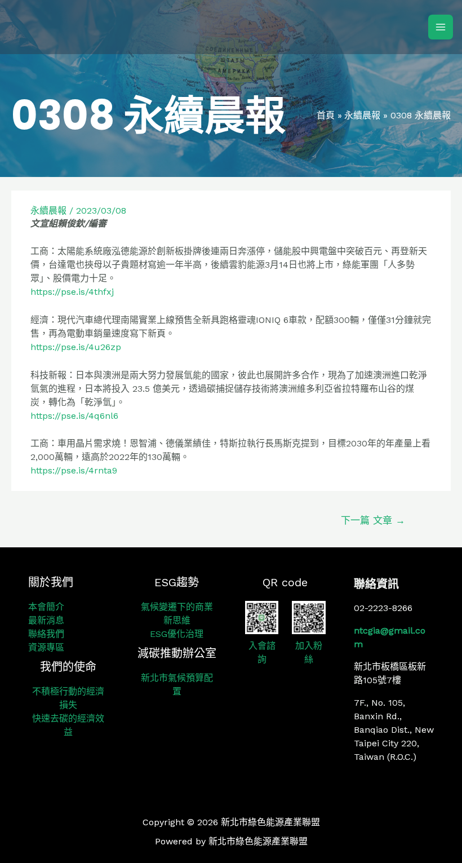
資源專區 (46, 647)
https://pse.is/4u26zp (75, 347)
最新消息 (46, 620)
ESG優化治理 (176, 634)
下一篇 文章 (373, 520)
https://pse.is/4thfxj (72, 291)
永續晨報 (48, 210)
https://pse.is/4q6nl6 (74, 415)
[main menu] (440, 27)
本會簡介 (46, 606)
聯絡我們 (46, 634)
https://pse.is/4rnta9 (73, 470)
